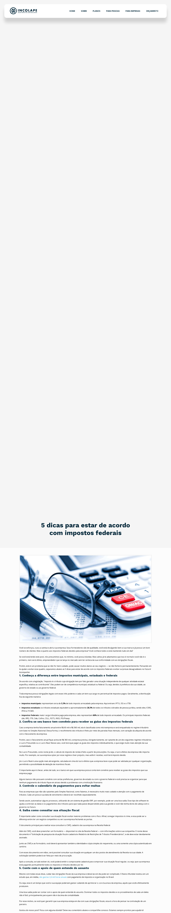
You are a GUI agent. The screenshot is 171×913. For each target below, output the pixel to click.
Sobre (84, 11)
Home (72, 11)
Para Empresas (133, 11)
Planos (96, 11)
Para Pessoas (113, 11)
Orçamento (152, 11)
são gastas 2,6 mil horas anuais (53, 877)
